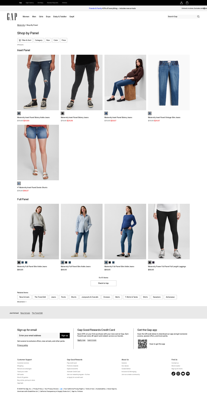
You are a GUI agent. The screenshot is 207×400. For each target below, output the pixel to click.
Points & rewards (72, 366)
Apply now (81, 340)
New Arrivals (24, 297)
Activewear (170, 297)
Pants (63, 297)
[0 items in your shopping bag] (186, 3)
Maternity (21, 25)
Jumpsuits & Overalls (90, 297)
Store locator (176, 366)
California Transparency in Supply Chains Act (55, 391)
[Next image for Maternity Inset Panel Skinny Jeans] (100, 82)
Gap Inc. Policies (77, 391)
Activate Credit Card (73, 371)
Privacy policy (22, 345)
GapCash (20, 383)
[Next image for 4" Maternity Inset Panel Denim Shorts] (56, 152)
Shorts (73, 297)
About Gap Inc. (112, 389)
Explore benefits (72, 369)
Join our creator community (131, 374)
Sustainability (100, 389)
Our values (125, 366)
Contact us (175, 363)
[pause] (204, 8)
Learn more (91, 340)
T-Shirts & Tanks (131, 297)
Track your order (22, 371)
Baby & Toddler (59, 16)
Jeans (53, 297)
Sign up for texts (177, 369)
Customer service (23, 363)
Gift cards (20, 374)
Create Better (126, 369)
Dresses (107, 297)
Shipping (20, 366)
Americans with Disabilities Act (27, 391)
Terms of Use (90, 389)
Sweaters (157, 297)
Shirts (145, 297)
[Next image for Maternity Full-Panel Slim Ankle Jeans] (56, 231)
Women (26, 16)
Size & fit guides (22, 377)
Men (34, 16)
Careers (124, 363)
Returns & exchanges (24, 369)
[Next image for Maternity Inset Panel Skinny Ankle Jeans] (56, 82)
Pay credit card (72, 363)
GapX (71, 16)
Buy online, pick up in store (26, 380)
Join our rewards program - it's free (78, 374)
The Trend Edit (40, 297)
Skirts (117, 297)
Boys (48, 16)
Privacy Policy (38, 389)
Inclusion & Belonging (129, 371)
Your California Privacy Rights (74, 389)
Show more (21, 302)
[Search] (198, 16)
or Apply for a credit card (75, 377)
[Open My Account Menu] (181, 3)
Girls (41, 16)
